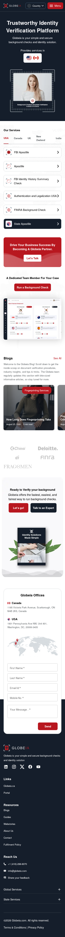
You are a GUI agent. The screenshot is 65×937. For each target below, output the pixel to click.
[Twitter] (22, 767)
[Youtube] (38, 767)
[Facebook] (30, 767)
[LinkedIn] (6, 767)
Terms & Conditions (15, 927)
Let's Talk (32, 258)
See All (57, 358)
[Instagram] (14, 767)
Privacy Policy (35, 927)
